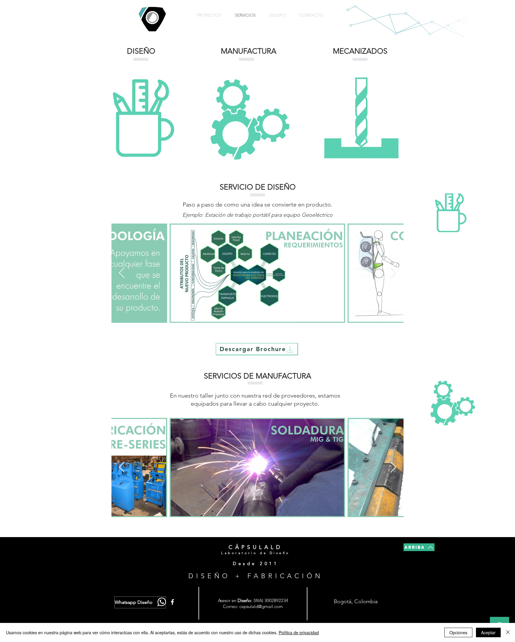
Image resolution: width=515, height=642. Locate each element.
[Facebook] (172, 602)
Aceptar (488, 632)
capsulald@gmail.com (261, 606)
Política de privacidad (299, 632)
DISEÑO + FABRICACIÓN (255, 576)
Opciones (458, 632)
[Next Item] (393, 273)
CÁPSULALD (256, 547)
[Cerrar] (507, 632)
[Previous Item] (121, 273)
